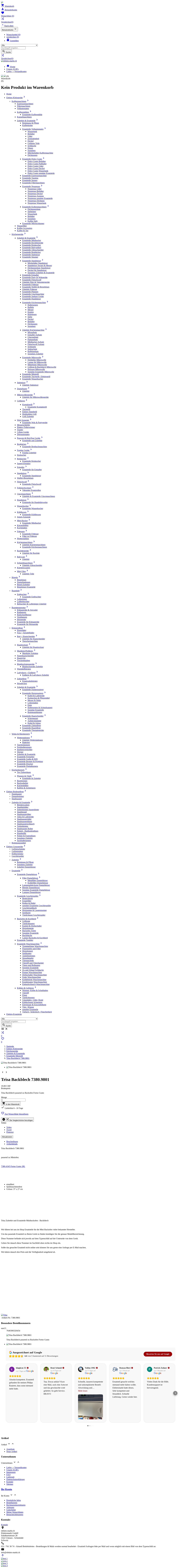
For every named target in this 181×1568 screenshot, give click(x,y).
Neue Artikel (11, 1451)
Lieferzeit (10, 1477)
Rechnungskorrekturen (15, 1505)
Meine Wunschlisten (14, 1512)
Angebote (10, 1449)
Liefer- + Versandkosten (16, 71)
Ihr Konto (6, 1489)
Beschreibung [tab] (12, 1141)
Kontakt (9, 1482)
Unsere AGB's (12, 69)
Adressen (10, 1507)
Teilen (9, 1127)
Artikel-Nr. (6, 1318)
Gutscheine (11, 1510)
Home (10, 67)
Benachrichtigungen (14, 1514)
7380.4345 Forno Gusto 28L (13, 1166)
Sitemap (9, 1484)
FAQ (8, 1474)
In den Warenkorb (10, 1103)
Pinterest (10, 1132)
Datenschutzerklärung (15, 1479)
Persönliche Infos (13, 1500)
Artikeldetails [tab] (11, 1144)
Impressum (11, 1472)
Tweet (9, 1130)
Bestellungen (11, 1503)
